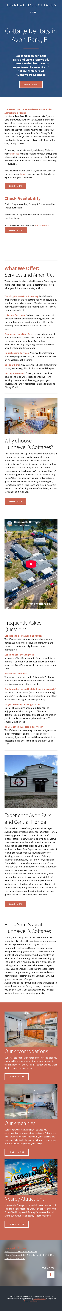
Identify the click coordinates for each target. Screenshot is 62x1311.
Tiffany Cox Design (31, 1301)
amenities (15, 153)
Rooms (23, 174)
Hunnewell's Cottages (31, 5)
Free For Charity (40, 1298)
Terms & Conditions (15, 1258)
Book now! (31, 84)
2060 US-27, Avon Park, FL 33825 (21, 1251)
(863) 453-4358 (28, 1254)
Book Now (16, 186)
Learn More (17, 1076)
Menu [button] (33, 12)
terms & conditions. (42, 225)
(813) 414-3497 (46, 1254)
